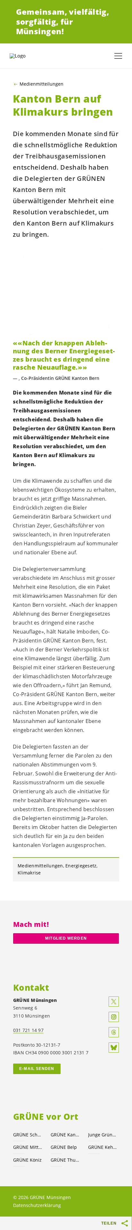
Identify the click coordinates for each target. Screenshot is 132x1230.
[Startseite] (26, 55)
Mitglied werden (66, 938)
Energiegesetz (80, 866)
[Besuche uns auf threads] (114, 1032)
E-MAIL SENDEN (36, 1068)
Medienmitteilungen (41, 84)
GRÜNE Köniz (27, 1160)
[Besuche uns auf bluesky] (114, 1047)
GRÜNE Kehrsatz (103, 1147)
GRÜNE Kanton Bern (65, 1135)
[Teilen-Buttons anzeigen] (125, 1223)
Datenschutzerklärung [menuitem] (37, 1205)
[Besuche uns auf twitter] (114, 1001)
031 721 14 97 (28, 1030)
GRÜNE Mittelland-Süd (28, 1147)
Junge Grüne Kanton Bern (103, 1135)
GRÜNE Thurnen (65, 1160)
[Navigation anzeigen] (118, 56)
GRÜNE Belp (64, 1147)
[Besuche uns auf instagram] (114, 1017)
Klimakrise (29, 873)
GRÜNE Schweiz (28, 1135)
